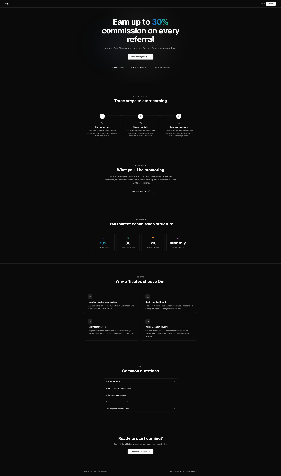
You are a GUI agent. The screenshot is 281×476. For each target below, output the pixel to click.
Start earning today (139, 57)
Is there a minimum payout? (116, 395)
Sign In (262, 4)
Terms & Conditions (177, 471)
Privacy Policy (191, 471)
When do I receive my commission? (119, 388)
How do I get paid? (113, 381)
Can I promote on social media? (117, 402)
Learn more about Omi (139, 191)
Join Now (270, 4)
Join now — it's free (139, 452)
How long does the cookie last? (118, 409)
